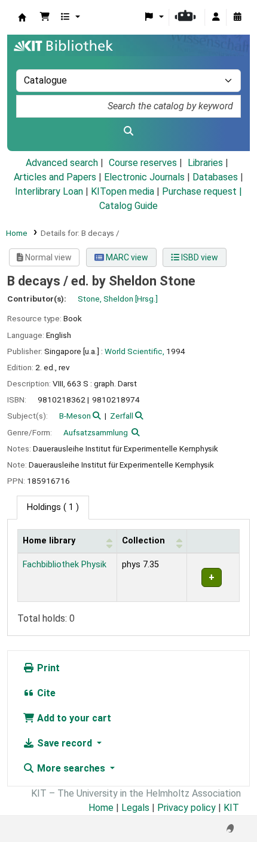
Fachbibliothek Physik (64, 565)
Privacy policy (186, 807)
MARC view (126, 257)
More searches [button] (71, 768)
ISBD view (198, 257)
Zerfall (121, 415)
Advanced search (62, 162)
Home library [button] (49, 541)
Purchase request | (202, 191)
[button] (45, 17)
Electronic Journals (144, 177)
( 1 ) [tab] (53, 507)
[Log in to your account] (216, 17)
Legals (135, 807)
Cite (45, 693)
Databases (215, 177)
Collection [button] (143, 541)
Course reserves (143, 162)
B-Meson (75, 415)
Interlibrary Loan (49, 191)
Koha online (22, 17)
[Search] (128, 131)
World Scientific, (134, 351)
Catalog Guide (128, 205)
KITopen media (122, 191)
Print (47, 668)
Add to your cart (73, 718)
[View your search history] (237, 17)
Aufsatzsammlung (95, 432)
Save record (64, 743)
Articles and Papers (55, 177)
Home (16, 233)
